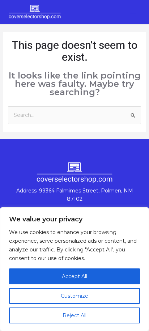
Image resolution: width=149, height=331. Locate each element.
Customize (74, 296)
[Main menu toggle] (132, 12)
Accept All (74, 276)
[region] (74, 269)
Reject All (74, 315)
